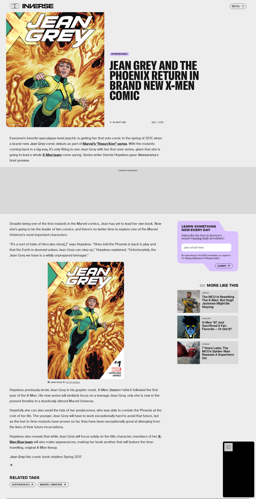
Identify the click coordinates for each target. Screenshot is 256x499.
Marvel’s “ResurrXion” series (105, 144)
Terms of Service (193, 258)
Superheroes (21, 484)
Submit (222, 265)
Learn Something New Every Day (198, 227)
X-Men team (51, 155)
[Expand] (227, 445)
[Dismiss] (250, 445)
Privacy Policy (213, 258)
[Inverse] (38, 6)
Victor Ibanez (73, 382)
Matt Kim (121, 122)
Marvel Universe (51, 484)
